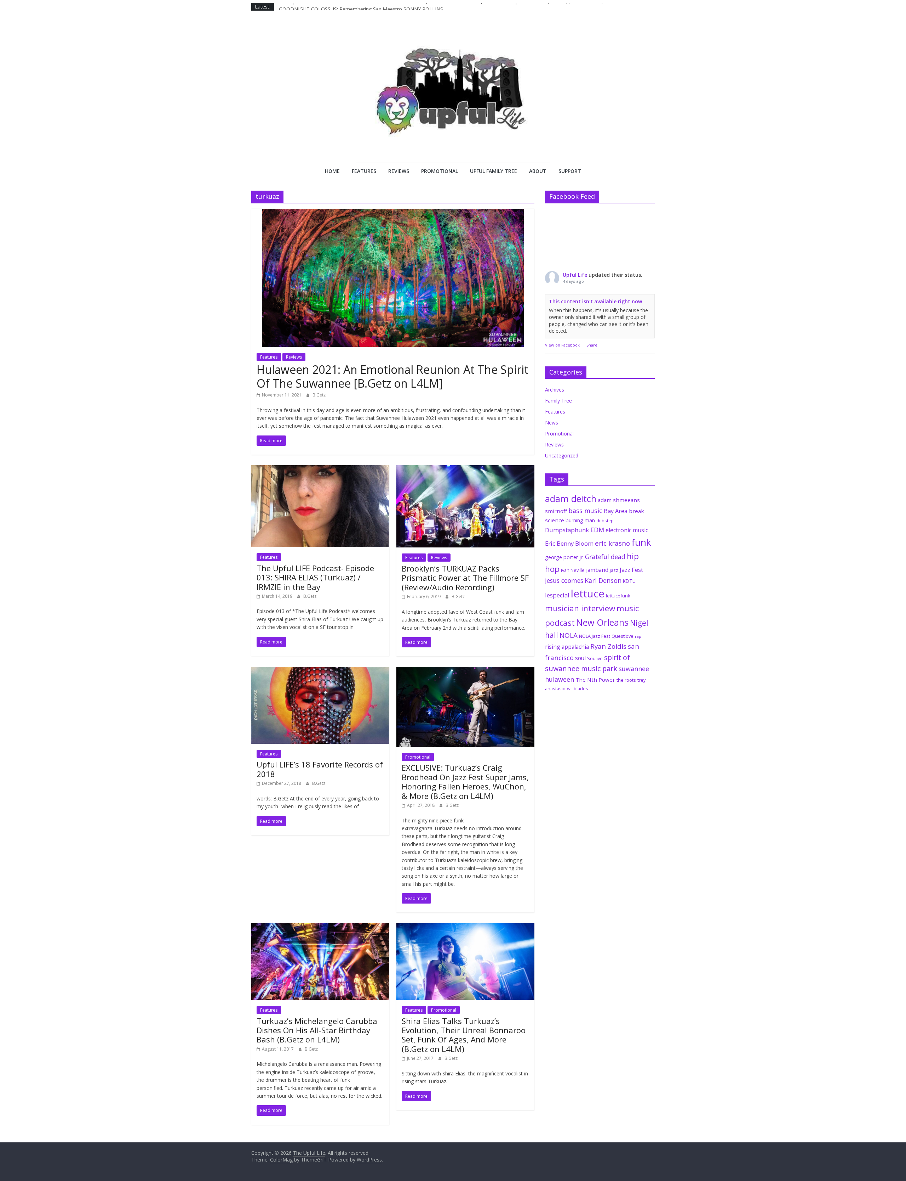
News (551, 422)
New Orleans (602, 622)
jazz (614, 570)
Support (569, 171)
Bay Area (615, 511)
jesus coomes (564, 580)
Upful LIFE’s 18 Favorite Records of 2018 (320, 769)
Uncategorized (561, 455)
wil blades (577, 688)
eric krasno (612, 543)
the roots (626, 680)
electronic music (627, 530)
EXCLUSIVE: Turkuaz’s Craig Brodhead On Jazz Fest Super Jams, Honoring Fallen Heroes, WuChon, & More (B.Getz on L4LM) (465, 781)
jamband (597, 570)
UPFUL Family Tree (493, 171)
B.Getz (319, 395)
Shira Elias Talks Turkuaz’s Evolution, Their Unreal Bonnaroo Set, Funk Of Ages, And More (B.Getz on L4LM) (464, 1035)
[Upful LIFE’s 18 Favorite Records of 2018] (320, 671)
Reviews (398, 171)
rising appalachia (567, 647)
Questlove (622, 636)
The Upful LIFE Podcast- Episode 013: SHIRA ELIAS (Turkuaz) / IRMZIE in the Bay (315, 577)
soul (580, 658)
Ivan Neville (573, 570)
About (537, 171)
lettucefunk (618, 595)
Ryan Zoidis (608, 646)
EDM (597, 529)
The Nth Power (595, 679)
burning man (580, 520)
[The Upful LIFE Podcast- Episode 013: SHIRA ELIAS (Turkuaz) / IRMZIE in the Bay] (320, 469)
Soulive (595, 658)
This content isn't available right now (595, 301)
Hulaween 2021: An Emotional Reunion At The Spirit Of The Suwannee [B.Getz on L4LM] (392, 376)
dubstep (605, 520)
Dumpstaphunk (567, 530)
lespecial (557, 595)
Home (332, 171)
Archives (554, 389)
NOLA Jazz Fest (594, 636)
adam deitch (570, 499)
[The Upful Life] (453, 98)
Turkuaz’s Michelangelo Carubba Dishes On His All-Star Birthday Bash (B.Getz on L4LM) (317, 1030)
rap (638, 636)
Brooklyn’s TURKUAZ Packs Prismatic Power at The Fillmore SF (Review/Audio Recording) (465, 577)
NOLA (569, 635)
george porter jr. (564, 557)
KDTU (629, 581)
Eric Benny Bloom (569, 543)
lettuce (587, 593)
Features (364, 171)
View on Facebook (562, 345)
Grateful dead (605, 556)
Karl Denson (603, 580)
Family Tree (558, 400)
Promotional (439, 171)
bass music (585, 510)
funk (641, 542)
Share (591, 345)
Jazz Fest (631, 570)
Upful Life (575, 274)
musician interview (580, 608)
